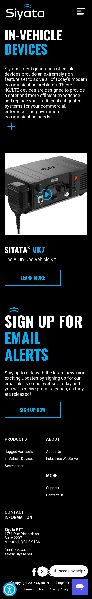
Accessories (14, 466)
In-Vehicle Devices (19, 459)
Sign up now (32, 409)
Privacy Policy (58, 589)
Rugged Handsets (19, 452)
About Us (53, 452)
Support (52, 488)
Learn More (33, 277)
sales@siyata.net (18, 554)
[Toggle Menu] (81, 11)
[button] (10, 589)
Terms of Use (33, 589)
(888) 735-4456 (17, 550)
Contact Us (55, 495)
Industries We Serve (62, 459)
